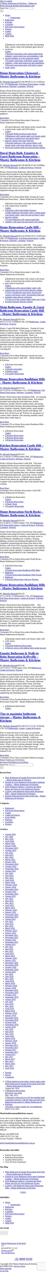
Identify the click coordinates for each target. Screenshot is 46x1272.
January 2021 (10, 960)
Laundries (22, 86)
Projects (30, 86)
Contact (8, 1221)
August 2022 (10, 919)
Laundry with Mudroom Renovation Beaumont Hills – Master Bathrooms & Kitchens (24, 792)
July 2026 (9, 837)
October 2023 (10, 892)
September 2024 (11, 869)
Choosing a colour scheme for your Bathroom (23, 1107)
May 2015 (9, 1066)
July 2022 (9, 921)
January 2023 (10, 912)
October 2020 (10, 967)
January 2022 (10, 933)
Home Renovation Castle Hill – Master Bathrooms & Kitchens (20, 229)
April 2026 (9, 841)
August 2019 (10, 999)
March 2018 (10, 1038)
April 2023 (9, 905)
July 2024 (9, 873)
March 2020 (10, 983)
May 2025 (9, 857)
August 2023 (10, 896)
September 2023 (11, 894)
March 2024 (10, 882)
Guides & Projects (26, 168)
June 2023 (9, 901)
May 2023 (9, 903)
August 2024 (10, 871)
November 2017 (11, 1048)
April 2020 (9, 981)
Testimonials (15, 1205)
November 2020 (11, 965)
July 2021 (9, 947)
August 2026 (10, 834)
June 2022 (9, 924)
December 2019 (11, 990)
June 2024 (9, 876)
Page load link (6, 1268)
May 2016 (9, 1061)
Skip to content (6, 1)
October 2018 (10, 1022)
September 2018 (11, 1025)
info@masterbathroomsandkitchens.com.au (17, 1143)
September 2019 (11, 997)
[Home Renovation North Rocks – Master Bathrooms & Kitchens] (14, 502)
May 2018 (9, 1034)
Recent (8, 1075)
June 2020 (9, 976)
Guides (22, 728)
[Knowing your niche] (15, 1091)
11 (17, 762)
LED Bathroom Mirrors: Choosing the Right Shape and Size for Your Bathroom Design (23, 788)
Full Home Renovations (28, 84)
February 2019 (11, 1013)
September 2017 (11, 1052)
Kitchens (13, 86)
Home (7, 1202)
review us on (6, 1250)
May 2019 (9, 1006)
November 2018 (11, 1020)
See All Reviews (8, 1253)
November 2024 (11, 864)
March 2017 (10, 1059)
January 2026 (10, 846)
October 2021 (10, 940)
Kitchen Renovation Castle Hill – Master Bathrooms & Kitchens (21, 447)
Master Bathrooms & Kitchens (13, 1243)
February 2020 (11, 986)
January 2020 (10, 988)
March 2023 (10, 908)
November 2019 (11, 992)
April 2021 (9, 954)
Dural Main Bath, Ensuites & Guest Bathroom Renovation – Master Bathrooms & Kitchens (20, 156)
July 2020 (9, 974)
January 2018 (10, 1043)
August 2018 (10, 1027)
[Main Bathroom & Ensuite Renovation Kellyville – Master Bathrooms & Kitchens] (25, 1081)
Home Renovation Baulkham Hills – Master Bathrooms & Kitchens (22, 380)
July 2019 (9, 1002)
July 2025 (9, 853)
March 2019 (10, 1011)
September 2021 (11, 942)
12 (19, 762)
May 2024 (9, 878)
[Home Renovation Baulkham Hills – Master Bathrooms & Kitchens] (13, 369)
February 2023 (11, 910)
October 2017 (10, 1050)
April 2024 (9, 880)
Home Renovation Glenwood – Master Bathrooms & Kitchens (20, 74)
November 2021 (11, 937)
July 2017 (9, 1057)
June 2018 (9, 1031)
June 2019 (9, 1004)
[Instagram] (3, 1233)
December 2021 (11, 935)
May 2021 (9, 951)
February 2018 (11, 1041)
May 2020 (9, 979)
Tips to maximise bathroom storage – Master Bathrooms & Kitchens (20, 717)
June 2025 (9, 855)
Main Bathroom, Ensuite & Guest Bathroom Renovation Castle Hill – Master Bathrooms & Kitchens (22, 310)
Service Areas (19, 1266)
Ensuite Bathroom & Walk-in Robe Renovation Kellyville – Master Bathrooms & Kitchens (20, 657)
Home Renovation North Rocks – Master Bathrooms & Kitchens (21, 513)
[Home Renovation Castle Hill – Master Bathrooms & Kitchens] (20, 210)
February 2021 (11, 958)
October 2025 (10, 850)
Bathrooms (13, 84)
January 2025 (10, 862)
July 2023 (9, 898)
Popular (8, 1072)
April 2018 (9, 1036)
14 (23, 762)
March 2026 (10, 843)
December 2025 (11, 848)
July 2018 (9, 1029)
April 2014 (9, 1068)
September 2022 (11, 917)
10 (15, 762)
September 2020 (11, 970)
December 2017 (11, 1045)
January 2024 (10, 887)
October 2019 (10, 995)
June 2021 (9, 949)
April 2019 (9, 1009)
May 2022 (9, 926)
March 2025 (10, 859)
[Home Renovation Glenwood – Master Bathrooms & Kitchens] (25, 58)
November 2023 (11, 889)
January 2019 (10, 1015)
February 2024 (11, 885)
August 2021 (10, 944)
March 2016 (10, 1064)
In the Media (10, 817)
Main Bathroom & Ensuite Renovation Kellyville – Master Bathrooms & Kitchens (25, 779)
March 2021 (10, 956)
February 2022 (11, 931)
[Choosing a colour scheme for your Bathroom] (25, 1104)
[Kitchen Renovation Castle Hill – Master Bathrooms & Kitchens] (14, 435)
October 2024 (10, 866)
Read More (4, 118)
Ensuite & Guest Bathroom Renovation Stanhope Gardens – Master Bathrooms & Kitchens (25, 783)
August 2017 (10, 1054)
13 (21, 762)
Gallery (8, 51)
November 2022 (11, 915)
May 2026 (9, 839)
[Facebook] (1, 1233)
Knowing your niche (13, 1093)
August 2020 (10, 972)
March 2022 (10, 928)
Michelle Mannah (10, 82)
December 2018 (11, 1018)
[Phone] (7, 1233)
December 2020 (11, 963)
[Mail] (5, 1233)
